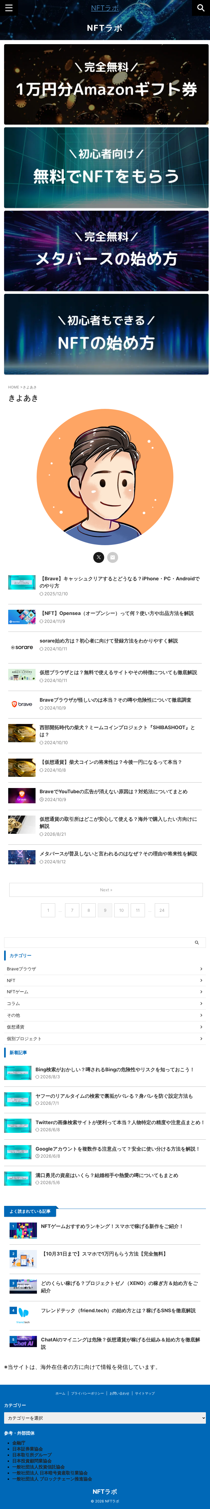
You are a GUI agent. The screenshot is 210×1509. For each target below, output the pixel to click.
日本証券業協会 (27, 1448)
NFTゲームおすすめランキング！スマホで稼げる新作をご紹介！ (112, 1226)
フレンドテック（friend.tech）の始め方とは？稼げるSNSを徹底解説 (118, 1310)
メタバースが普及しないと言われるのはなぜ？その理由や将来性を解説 (118, 853)
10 (121, 910)
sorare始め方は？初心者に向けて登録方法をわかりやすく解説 (109, 641)
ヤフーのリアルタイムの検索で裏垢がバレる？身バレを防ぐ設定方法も (114, 1096)
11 (138, 910)
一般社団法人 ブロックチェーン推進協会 (52, 1478)
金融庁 (18, 1442)
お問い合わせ (119, 1393)
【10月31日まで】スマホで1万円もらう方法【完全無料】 (104, 1254)
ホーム (60, 1393)
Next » (106, 889)
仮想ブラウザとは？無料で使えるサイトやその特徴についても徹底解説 (118, 672)
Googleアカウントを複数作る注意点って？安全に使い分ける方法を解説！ (118, 1149)
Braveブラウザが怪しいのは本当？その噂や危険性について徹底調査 (115, 700)
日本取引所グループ (32, 1454)
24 (162, 910)
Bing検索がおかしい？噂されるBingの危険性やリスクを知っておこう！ (115, 1069)
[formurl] (112, 557)
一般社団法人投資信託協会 (38, 1466)
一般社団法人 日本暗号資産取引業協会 (50, 1472)
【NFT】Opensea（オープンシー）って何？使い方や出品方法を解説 (117, 613)
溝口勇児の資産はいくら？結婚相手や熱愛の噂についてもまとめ (107, 1175)
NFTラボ (105, 8)
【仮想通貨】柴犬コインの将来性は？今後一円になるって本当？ (111, 762)
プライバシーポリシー (87, 1393)
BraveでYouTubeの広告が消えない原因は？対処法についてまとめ (114, 791)
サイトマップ (145, 1393)
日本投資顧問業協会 (32, 1460)
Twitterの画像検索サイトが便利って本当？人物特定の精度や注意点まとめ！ (120, 1122)
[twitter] (98, 557)
